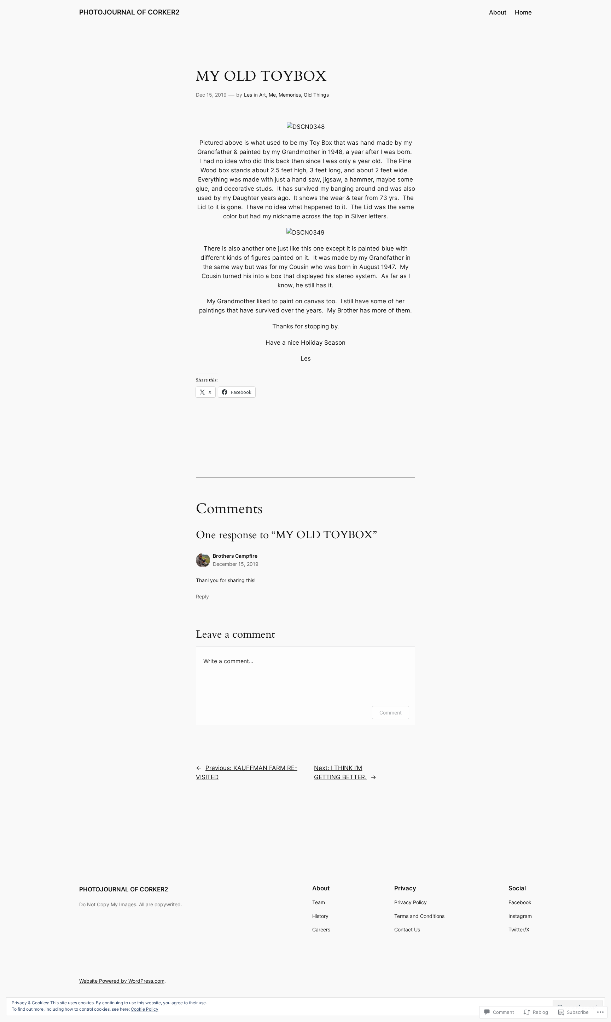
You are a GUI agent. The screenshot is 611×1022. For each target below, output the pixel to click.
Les (248, 95)
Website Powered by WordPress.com (121, 981)
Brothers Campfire (235, 556)
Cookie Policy (144, 1009)
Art (262, 95)
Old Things (316, 95)
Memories (290, 95)
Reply (202, 596)
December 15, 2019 (235, 564)
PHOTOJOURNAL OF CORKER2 (129, 12)
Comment (390, 713)
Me (272, 95)
